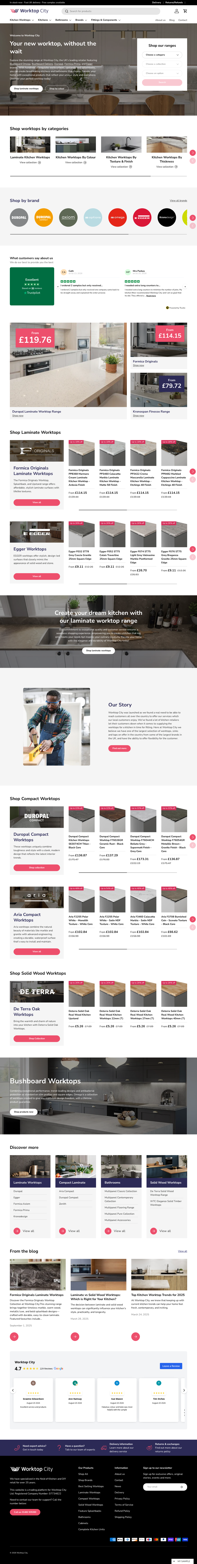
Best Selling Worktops (91, 1486)
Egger (89, 64)
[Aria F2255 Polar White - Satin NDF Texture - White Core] (113, 900)
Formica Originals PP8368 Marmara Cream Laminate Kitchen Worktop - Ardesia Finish (79, 478)
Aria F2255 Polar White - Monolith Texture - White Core (81, 920)
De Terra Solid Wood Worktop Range (162, 1193)
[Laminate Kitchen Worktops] (30, 144)
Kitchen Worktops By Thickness (167, 159)
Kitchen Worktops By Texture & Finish (121, 159)
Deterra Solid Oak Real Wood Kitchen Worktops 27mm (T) (142, 1014)
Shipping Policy (123, 1517)
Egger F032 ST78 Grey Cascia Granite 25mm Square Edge (80, 555)
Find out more (120, 748)
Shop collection (36, 867)
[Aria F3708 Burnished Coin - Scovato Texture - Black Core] (174, 900)
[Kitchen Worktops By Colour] (76, 144)
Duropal (58, 64)
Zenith (62, 1204)
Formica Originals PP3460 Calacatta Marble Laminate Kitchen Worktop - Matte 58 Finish (110, 478)
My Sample (184, 1561)
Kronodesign (21, 1216)
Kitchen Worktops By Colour (76, 157)
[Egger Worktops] (37, 532)
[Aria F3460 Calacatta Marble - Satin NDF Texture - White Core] (143, 900)
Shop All (83, 1474)
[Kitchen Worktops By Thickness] (167, 144)
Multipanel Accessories (118, 1220)
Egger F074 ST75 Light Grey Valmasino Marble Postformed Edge (142, 557)
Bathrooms (61, 20)
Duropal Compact (68, 1197)
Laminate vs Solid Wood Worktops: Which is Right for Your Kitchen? (96, 1297)
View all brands (178, 200)
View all (37, 502)
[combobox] (111, 11)
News (118, 1486)
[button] (185, 11)
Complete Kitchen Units (91, 1529)
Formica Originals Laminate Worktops (37, 1295)
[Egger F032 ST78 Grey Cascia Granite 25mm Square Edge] (82, 534)
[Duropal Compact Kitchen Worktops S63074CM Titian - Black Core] (82, 819)
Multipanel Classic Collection (121, 1191)
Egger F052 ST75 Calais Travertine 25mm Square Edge (111, 555)
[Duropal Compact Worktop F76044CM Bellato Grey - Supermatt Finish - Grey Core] (143, 819)
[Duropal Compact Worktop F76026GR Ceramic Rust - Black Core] (113, 819)
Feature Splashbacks (89, 1511)
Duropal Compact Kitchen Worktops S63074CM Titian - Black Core (79, 842)
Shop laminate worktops (26, 88)
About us (160, 20)
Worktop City (22, 1553)
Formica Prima (72, 64)
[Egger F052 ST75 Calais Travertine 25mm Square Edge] (113, 534)
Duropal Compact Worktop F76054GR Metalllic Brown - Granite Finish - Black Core (173, 844)
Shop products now (23, 1111)
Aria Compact (66, 1191)
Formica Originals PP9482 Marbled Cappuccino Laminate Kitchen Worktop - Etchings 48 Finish (173, 478)
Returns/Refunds (174, 2)
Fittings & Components (104, 20)
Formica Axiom (22, 1204)
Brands (79, 20)
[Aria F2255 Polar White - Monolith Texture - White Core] (82, 900)
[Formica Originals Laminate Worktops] (37, 451)
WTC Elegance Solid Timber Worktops (166, 1203)
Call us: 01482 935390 (25, 1512)
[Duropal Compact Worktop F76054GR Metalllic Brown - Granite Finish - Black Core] (174, 819)
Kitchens (43, 20)
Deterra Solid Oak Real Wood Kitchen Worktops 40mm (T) (173, 1014)
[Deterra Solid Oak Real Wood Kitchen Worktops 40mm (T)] (174, 994)
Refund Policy (122, 1511)
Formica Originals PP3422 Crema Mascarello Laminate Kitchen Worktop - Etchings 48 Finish (142, 478)
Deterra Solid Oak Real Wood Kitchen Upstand (80, 1014)
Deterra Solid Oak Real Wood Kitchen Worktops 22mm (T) (111, 1014)
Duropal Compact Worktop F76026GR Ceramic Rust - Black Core (111, 842)
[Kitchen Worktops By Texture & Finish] (121, 144)
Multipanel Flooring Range (119, 1207)
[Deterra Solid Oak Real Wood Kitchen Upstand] (82, 994)
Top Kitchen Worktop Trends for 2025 (158, 1295)
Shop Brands (85, 1480)
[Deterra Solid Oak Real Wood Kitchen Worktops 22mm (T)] (113, 994)
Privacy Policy (122, 1498)
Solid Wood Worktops (90, 1505)
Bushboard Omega (20, 64)
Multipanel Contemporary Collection (119, 1199)
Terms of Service (124, 1505)
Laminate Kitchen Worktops (30, 157)
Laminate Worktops (89, 1492)
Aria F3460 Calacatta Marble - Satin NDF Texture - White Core (142, 920)
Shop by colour (56, 88)
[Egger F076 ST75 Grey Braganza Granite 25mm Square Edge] (174, 534)
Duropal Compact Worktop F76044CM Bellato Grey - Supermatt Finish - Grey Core (142, 844)
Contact (182, 20)
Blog (172, 20)
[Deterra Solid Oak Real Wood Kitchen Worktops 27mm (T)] (143, 994)
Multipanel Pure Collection (119, 1214)
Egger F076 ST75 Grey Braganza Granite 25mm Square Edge (174, 557)
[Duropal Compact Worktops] (37, 817)
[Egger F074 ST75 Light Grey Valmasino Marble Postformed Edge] (143, 534)
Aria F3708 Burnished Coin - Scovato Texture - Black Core (174, 920)
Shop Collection (37, 1038)
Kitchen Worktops (20, 20)
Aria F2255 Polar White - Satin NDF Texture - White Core (112, 920)
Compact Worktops (89, 1498)
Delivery (156, 2)
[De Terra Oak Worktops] (37, 991)
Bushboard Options (42, 64)
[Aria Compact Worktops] (37, 897)
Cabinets (83, 1523)
